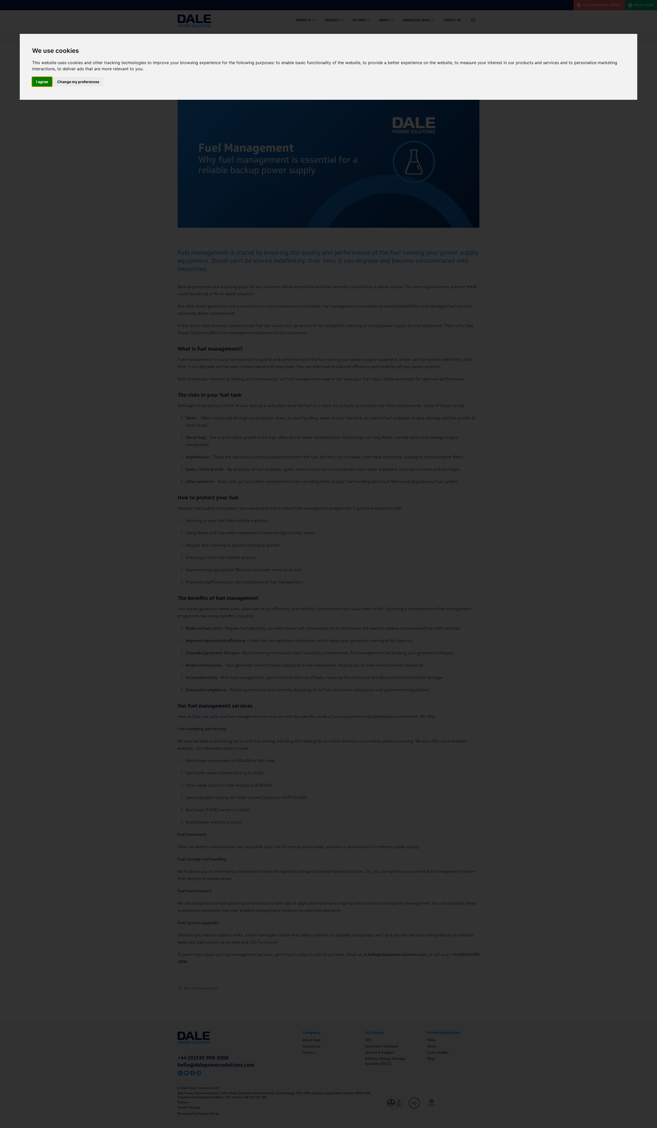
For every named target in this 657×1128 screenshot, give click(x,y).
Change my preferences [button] (78, 82)
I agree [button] (42, 82)
